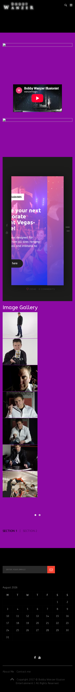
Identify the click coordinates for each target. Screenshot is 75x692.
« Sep (6, 653)
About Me (8, 677)
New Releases (28, 197)
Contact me (24, 677)
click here (32, 269)
